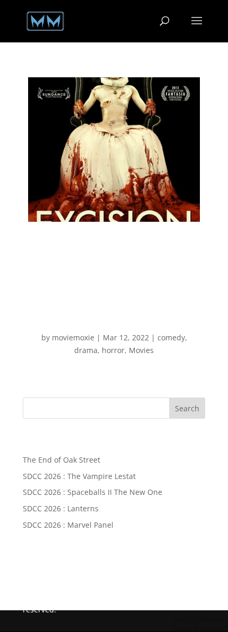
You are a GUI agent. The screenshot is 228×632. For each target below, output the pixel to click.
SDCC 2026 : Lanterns (61, 508)
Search (187, 408)
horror (113, 350)
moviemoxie (73, 337)
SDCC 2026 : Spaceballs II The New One (92, 492)
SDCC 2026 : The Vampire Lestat (79, 476)
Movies (141, 350)
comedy (171, 337)
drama (86, 350)
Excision (114, 319)
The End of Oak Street (61, 460)
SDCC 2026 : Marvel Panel (68, 525)
